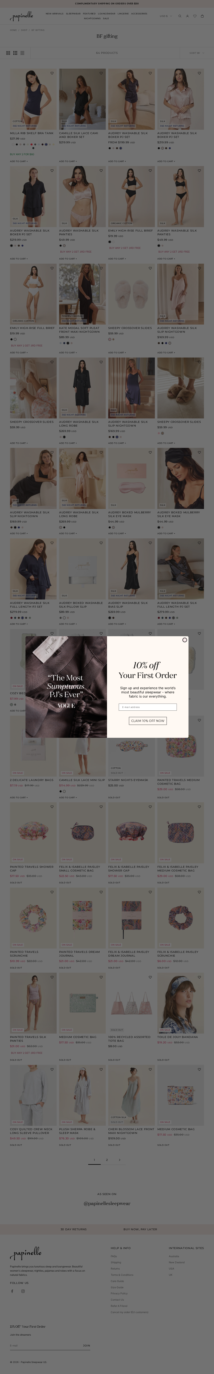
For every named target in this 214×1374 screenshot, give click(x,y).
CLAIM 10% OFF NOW (147, 721)
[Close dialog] (185, 640)
